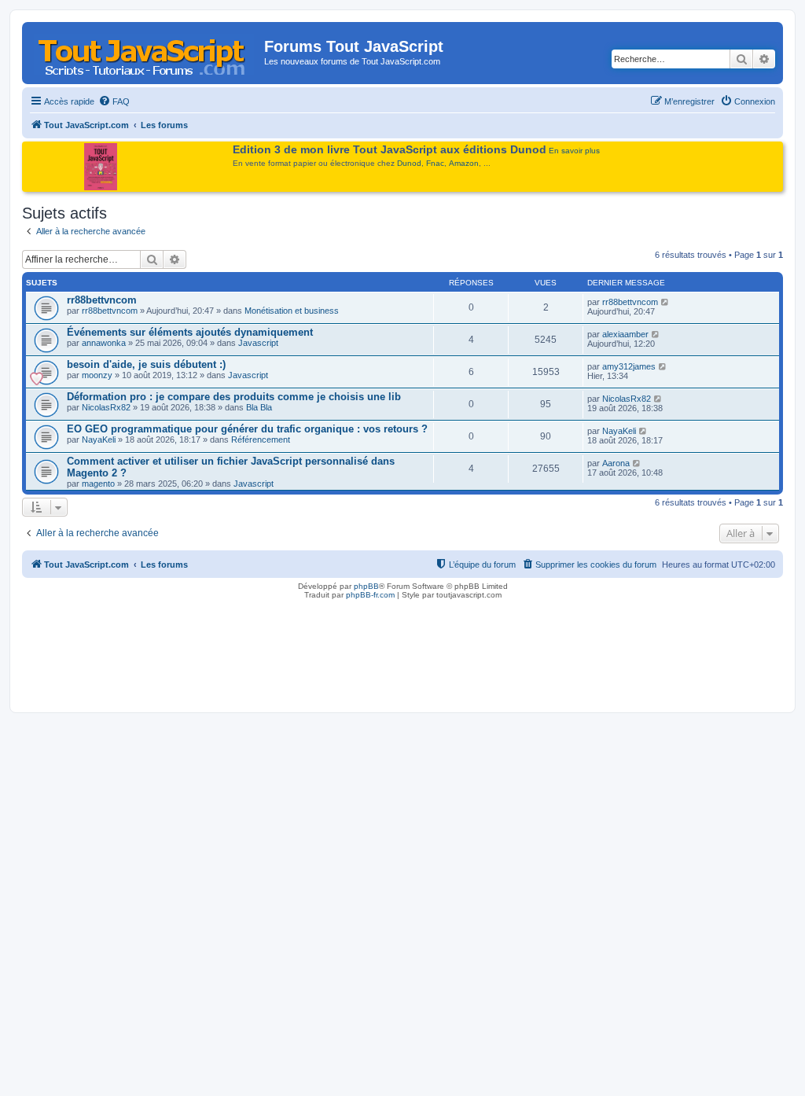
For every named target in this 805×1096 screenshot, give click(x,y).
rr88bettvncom (102, 300)
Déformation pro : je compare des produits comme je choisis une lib (234, 397)
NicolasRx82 (106, 407)
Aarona (616, 463)
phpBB (366, 586)
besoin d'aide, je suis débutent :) (146, 364)
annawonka (104, 343)
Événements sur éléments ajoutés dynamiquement (190, 332)
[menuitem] (114, 101)
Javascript (258, 343)
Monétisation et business (291, 310)
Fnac (435, 163)
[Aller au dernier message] (665, 302)
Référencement (260, 439)
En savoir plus (574, 150)
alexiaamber (625, 334)
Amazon (464, 163)
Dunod (409, 163)
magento (98, 483)
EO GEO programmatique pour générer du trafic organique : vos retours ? (247, 429)
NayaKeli (99, 439)
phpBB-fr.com (370, 594)
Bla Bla (259, 407)
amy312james (629, 366)
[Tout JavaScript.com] (145, 51)
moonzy (97, 375)
